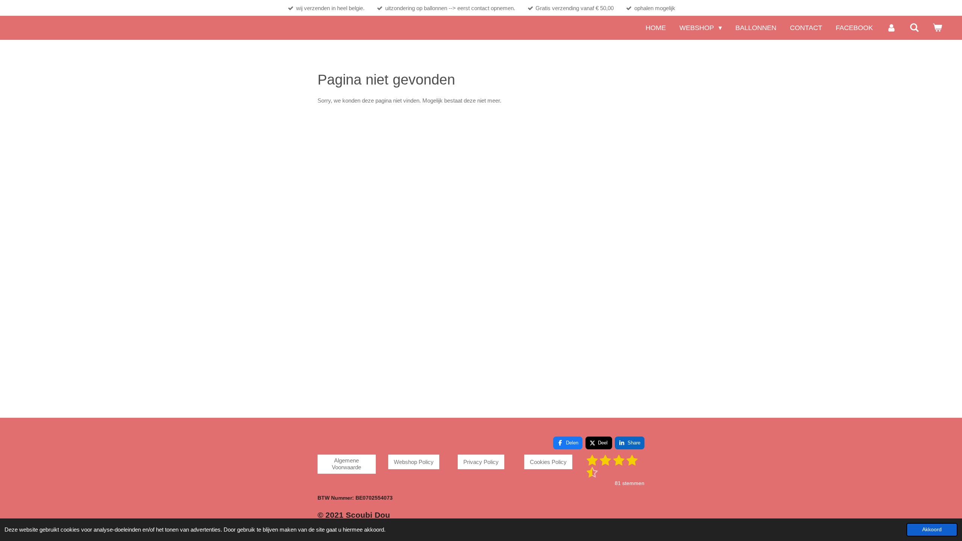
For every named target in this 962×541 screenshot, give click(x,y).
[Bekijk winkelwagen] (937, 28)
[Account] (891, 28)
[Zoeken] (914, 28)
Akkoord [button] (932, 529)
